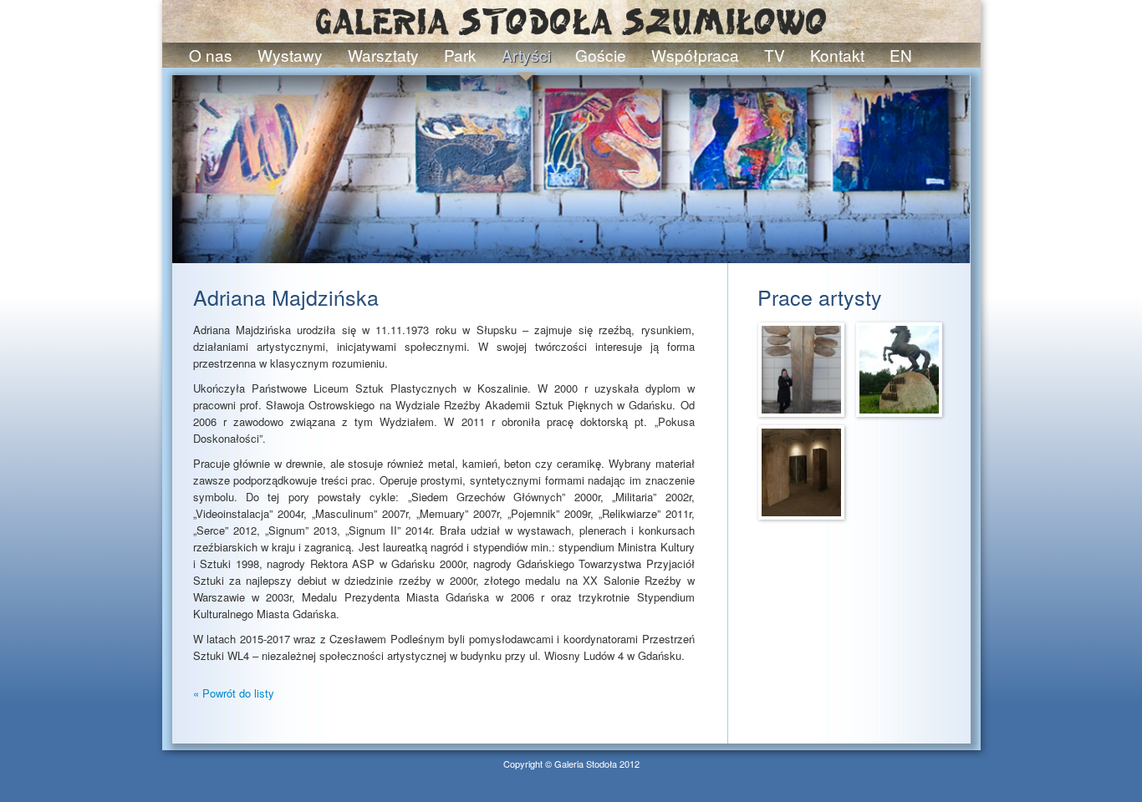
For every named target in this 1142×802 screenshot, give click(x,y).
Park (460, 54)
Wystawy (290, 54)
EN (901, 54)
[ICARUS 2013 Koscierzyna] (801, 368)
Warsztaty (383, 54)
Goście (600, 54)
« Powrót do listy (233, 693)
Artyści (526, 54)
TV (774, 54)
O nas (210, 54)
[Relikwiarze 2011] (801, 471)
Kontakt (837, 54)
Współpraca (695, 54)
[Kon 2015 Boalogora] (899, 368)
